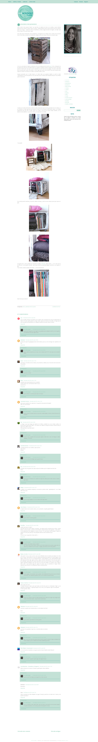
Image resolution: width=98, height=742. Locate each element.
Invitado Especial (68, 97)
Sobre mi (25, 1)
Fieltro (66, 94)
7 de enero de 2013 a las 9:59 (29, 317)
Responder (23, 324)
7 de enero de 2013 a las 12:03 (28, 422)
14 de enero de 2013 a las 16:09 (31, 684)
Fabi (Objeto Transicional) (26, 648)
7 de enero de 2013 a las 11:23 (29, 360)
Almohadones (68, 83)
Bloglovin (86, 1)
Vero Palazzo (23, 507)
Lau (21, 317)
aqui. (50, 66)
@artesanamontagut (73, 73)
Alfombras (67, 81)
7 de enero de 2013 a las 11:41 (35, 401)
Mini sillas (67, 102)
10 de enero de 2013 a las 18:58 (39, 572)
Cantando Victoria (25, 401)
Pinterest (81, 1)
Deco (24, 306)
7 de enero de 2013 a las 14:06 (31, 525)
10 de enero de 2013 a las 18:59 (39, 595)
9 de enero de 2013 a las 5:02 (39, 648)
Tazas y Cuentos (24, 582)
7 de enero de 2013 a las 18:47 (39, 497)
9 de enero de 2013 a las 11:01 (45, 666)
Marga (22, 487)
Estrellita (23, 525)
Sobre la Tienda (17, 1)
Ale (21, 422)
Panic (22, 360)
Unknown (23, 340)
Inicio (9, 1)
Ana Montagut (27, 329)
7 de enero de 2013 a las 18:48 (39, 542)
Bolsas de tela (68, 86)
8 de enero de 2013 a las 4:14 (34, 582)
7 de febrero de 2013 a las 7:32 (29, 692)
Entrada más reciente (24, 731)
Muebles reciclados (31, 306)
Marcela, (43, 263)
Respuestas (24, 326)
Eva (21, 466)
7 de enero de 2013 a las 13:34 (33, 507)
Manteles (67, 100)
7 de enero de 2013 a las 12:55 (29, 466)
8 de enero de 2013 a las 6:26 (31, 606)
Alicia (22, 380)
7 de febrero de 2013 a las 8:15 (39, 702)
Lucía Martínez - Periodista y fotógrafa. (30, 666)
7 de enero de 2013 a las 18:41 (39, 329)
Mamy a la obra (24, 554)
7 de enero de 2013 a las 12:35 (35, 445)
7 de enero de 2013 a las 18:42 (39, 350)
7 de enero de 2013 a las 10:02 (31, 340)
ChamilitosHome (24, 445)
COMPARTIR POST (56, 306)
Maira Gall (65, 740)
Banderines (67, 84)
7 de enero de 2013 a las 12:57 (30, 487)
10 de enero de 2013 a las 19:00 (39, 637)
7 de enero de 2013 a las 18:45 (39, 371)
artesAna (34, 740)
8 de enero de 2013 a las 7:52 (31, 627)
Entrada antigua (55, 731)
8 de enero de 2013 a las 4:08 (34, 554)
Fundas (66, 96)
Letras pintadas (68, 99)
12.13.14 (67, 80)
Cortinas (67, 88)
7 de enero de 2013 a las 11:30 (29, 380)
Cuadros (67, 89)
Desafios (67, 92)
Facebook (76, 1)
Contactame (32, 1)
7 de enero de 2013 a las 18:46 (39, 435)
